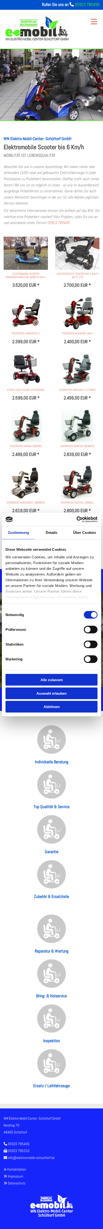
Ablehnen (52, 707)
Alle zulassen (51, 680)
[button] (86, 19)
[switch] (90, 629)
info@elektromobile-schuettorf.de (31, 1157)
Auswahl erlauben (51, 693)
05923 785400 (87, 4)
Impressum (15, 1176)
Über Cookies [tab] (84, 532)
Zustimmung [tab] (18, 532)
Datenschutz (16, 1183)
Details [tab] (51, 532)
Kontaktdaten (16, 1169)
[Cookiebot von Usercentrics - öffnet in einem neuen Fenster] (76, 519)
